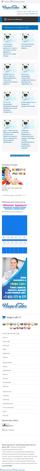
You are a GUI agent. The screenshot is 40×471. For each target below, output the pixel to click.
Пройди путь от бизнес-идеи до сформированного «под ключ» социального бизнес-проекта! (10, 79)
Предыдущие (25, 156)
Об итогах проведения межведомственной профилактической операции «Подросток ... (10, 107)
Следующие (15, 156)
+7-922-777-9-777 (32, 11)
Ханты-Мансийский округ (11, 333)
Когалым (6, 395)
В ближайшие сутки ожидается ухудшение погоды (28, 104)
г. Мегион (6, 2)
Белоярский (7, 382)
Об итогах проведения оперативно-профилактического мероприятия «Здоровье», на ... (28, 79)
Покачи (5, 357)
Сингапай (6, 345)
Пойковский (7, 370)
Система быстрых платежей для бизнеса (27, 46)
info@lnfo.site (33, 14)
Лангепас (6, 386)
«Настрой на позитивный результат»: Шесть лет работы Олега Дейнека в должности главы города (10, 50)
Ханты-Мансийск (8, 407)
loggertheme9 (7, 466)
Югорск (5, 337)
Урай (4, 349)
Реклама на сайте (18, 2)
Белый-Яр (6, 399)
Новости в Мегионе (14, 19)
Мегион (5, 374)
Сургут (5, 411)
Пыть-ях (5, 415)
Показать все (31, 30)
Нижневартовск (8, 403)
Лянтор (5, 378)
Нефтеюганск (7, 391)
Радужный (6, 353)
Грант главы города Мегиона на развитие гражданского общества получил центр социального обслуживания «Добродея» (11, 136)
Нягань (5, 366)
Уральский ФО (7, 362)
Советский (6, 341)
